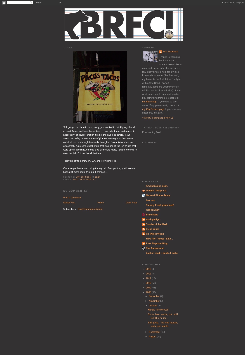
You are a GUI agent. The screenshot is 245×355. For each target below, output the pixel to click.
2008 (149, 292)
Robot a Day (152, 209)
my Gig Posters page (153, 109)
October (153, 305)
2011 (149, 278)
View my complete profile (157, 118)
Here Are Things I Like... (159, 238)
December (154, 296)
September (155, 332)
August (153, 336)
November (154, 301)
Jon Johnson (170, 52)
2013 (149, 269)
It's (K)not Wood (155, 233)
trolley (91, 179)
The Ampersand (155, 248)
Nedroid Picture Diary (158, 195)
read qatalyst (153, 219)
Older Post (131, 202)
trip (82, 179)
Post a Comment (72, 197)
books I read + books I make (162, 253)
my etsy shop (149, 101)
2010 (149, 283)
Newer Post (69, 202)
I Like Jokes (152, 229)
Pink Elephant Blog (157, 243)
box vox (150, 200)
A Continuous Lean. (157, 186)
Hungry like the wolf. (158, 309)
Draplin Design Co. (156, 190)
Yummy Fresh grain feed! (160, 205)
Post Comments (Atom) (90, 209)
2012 (149, 273)
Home (101, 202)
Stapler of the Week (157, 224)
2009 (149, 287)
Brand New (152, 214)
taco (76, 179)
